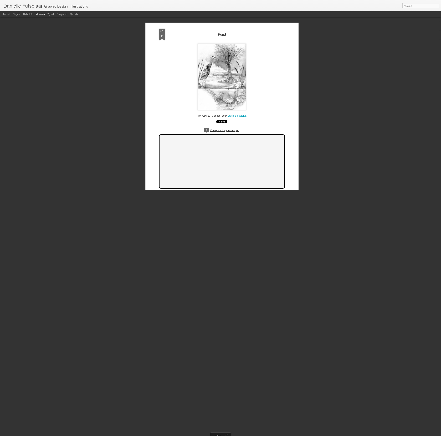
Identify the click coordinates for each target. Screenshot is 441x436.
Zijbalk (50, 14)
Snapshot (62, 14)
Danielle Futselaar (237, 115)
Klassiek (6, 14)
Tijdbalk (74, 14)
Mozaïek (40, 14)
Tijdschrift (28, 14)
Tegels (16, 14)
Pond (222, 34)
